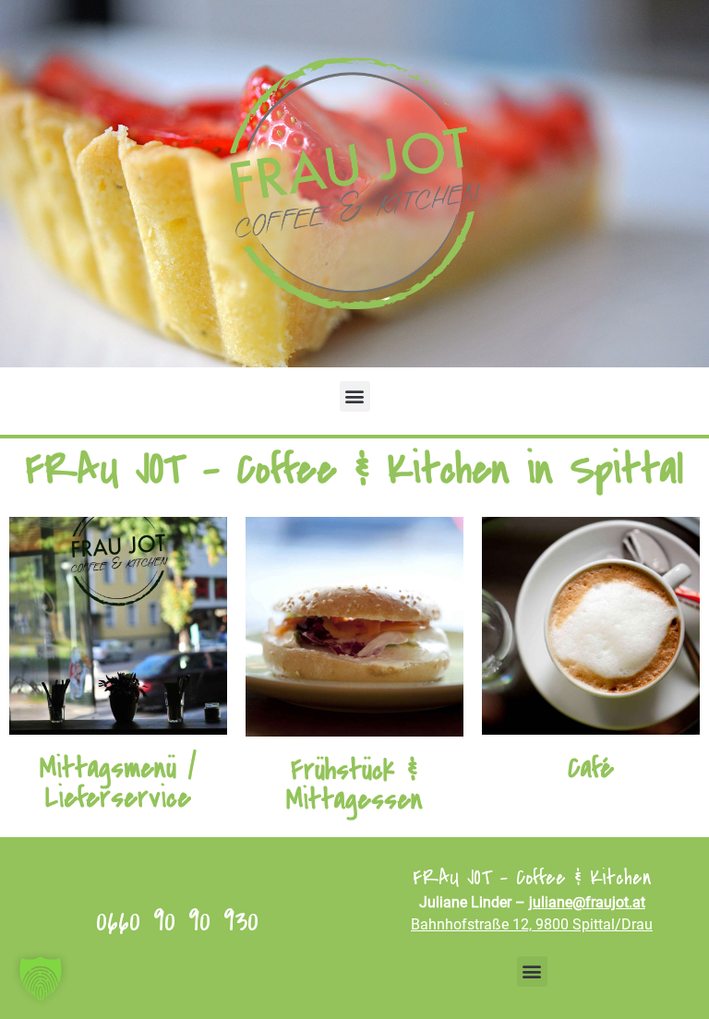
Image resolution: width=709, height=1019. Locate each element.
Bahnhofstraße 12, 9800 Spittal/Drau (532, 924)
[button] (355, 396)
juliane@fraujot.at (587, 902)
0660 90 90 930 (177, 920)
